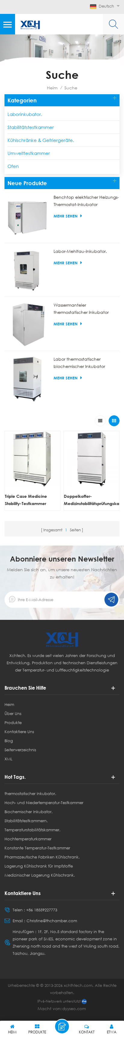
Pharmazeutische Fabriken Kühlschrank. (42, 857)
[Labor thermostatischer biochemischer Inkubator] (28, 379)
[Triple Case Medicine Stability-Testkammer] (32, 459)
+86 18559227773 (41, 909)
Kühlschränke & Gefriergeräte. (41, 140)
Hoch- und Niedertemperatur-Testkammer (44, 802)
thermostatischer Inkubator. (30, 793)
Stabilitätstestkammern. (26, 820)
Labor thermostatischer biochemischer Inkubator (79, 362)
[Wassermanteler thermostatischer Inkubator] (28, 324)
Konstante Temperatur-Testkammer (37, 847)
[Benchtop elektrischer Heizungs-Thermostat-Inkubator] (28, 217)
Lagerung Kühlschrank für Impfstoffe (39, 866)
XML (8, 758)
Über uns (13, 713)
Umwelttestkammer (29, 153)
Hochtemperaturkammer (28, 838)
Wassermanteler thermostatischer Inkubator (81, 308)
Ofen (13, 166)
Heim (52, 87)
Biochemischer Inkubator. (29, 811)
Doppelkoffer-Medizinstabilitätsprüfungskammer (91, 500)
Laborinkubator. (25, 114)
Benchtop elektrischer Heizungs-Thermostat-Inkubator (86, 201)
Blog (9, 740)
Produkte (13, 722)
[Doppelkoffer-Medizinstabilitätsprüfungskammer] (91, 459)
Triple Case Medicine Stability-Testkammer (26, 500)
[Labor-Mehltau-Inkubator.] (28, 271)
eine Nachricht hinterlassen (62, 1026)
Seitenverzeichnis (20, 749)
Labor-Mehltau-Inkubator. (80, 251)
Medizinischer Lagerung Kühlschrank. (40, 875)
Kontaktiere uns (19, 731)
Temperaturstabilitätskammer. (32, 829)
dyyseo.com (74, 1008)
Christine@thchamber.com (51, 920)
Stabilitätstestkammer (31, 127)
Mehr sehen (66, 216)
